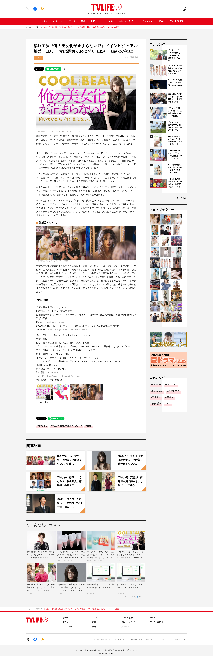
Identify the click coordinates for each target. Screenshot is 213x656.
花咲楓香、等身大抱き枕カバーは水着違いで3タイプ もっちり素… (175, 69)
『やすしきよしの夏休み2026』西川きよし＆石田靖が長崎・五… (175, 126)
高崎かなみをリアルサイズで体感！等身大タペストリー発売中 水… (175, 140)
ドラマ (44, 21)
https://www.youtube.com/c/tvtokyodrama (67, 329)
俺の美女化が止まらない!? (67, 425)
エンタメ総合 (107, 21)
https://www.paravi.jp (55, 322)
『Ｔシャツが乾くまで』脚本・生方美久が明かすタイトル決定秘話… (175, 112)
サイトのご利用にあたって (102, 639)
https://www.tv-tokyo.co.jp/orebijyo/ (63, 376)
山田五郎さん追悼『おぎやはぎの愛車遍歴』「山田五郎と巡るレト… (175, 98)
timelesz (156, 385)
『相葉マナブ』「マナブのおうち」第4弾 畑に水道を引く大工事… (174, 55)
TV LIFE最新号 (177, 21)
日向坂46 (156, 403)
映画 (93, 21)
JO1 (169, 403)
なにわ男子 (173, 391)
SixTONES (171, 385)
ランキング (147, 21)
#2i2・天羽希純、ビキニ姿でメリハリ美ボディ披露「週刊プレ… (175, 168)
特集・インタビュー (127, 21)
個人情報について (121, 639)
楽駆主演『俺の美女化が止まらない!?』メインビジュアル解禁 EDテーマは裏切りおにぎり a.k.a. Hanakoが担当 (81, 27)
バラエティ (58, 21)
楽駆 (89, 425)
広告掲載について (136, 639)
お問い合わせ (150, 639)
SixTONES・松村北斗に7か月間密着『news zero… (175, 82)
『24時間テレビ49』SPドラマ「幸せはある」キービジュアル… (175, 154)
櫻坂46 (170, 397)
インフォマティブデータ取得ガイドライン (173, 639)
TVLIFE (43, 425)
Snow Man (157, 391)
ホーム (32, 21)
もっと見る (182, 198)
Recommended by (130, 597)
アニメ (72, 21)
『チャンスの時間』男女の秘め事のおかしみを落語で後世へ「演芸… (175, 183)
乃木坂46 (156, 397)
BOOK (161, 21)
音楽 (83, 21)
